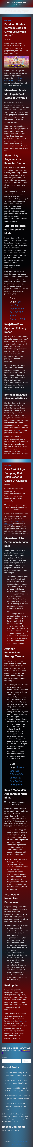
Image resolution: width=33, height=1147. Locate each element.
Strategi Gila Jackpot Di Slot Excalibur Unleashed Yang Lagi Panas (16, 1106)
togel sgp (22, 1021)
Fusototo (16, 1114)
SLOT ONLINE (8, 20)
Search (4, 1058)
